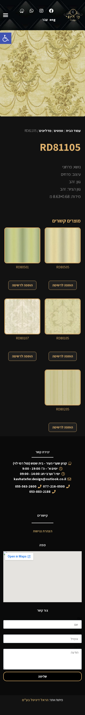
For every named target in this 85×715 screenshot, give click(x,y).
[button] (5, 38)
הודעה (78, 647)
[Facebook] (51, 11)
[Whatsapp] (31, 11)
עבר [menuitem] (45, 19)
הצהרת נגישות (42, 531)
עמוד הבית (73, 130)
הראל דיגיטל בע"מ (35, 700)
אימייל (78, 632)
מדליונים (45, 130)
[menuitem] (53, 20)
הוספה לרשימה (62, 285)
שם (79, 618)
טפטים (58, 130)
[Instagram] (41, 11)
